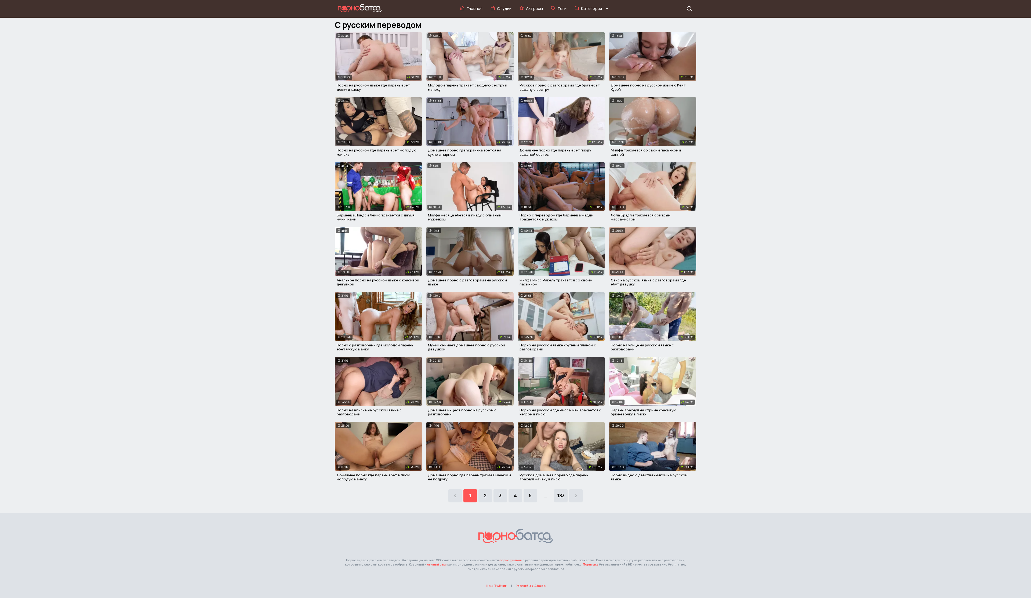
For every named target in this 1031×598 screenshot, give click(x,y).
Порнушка (590, 564)
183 (561, 495)
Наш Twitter (496, 585)
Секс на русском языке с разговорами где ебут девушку (648, 282)
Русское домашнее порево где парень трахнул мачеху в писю (554, 477)
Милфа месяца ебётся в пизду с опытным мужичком (465, 217)
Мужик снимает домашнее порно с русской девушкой (466, 347)
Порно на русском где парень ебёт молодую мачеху (376, 152)
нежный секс (437, 564)
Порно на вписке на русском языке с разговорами (369, 412)
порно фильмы (510, 560)
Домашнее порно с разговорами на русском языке (467, 282)
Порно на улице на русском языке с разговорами (642, 347)
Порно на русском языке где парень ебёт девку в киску (373, 87)
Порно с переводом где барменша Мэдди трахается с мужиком (556, 217)
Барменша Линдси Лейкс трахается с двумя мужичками (376, 217)
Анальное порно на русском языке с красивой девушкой (378, 282)
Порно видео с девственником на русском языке (649, 477)
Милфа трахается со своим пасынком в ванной (646, 152)
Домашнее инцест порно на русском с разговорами (462, 412)
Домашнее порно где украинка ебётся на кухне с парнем (464, 152)
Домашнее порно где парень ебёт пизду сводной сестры (555, 152)
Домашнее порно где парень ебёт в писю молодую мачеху (373, 477)
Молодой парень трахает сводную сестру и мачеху (467, 87)
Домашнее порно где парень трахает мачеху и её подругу (469, 477)
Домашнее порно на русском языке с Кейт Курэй (648, 87)
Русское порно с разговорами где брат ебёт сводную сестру (560, 87)
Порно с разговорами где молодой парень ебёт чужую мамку (375, 347)
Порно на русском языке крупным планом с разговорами (558, 347)
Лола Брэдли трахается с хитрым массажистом (640, 217)
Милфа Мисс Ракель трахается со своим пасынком (556, 282)
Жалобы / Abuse (531, 585)
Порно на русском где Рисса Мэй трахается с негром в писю (560, 412)
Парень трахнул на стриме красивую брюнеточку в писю (643, 412)
